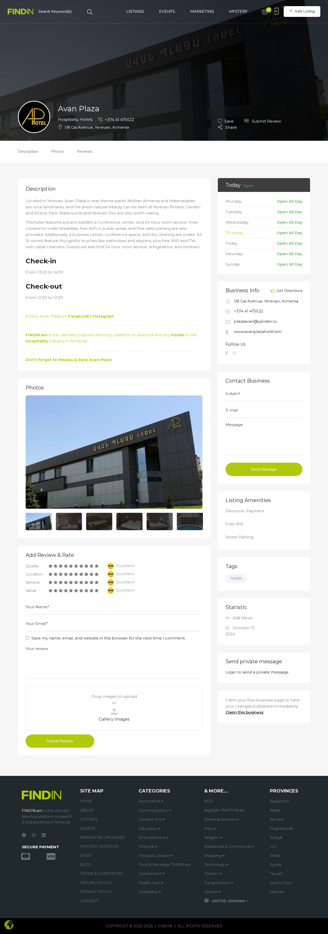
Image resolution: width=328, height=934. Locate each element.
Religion (212, 837)
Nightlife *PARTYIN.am (224, 810)
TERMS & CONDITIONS (101, 873)
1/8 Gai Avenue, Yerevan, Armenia (97, 127)
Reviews (85, 151)
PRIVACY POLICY (96, 891)
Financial (147, 846)
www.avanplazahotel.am (258, 331)
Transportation (217, 883)
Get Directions (288, 291)
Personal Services (220, 819)
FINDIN (165, 926)
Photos (57, 151)
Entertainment (152, 837)
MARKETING (202, 11)
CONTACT (89, 901)
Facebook (78, 316)
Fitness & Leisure (154, 855)
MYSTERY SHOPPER (99, 846)
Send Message (264, 469)
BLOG (85, 864)
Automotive (150, 801)
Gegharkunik (281, 828)
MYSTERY (238, 11)
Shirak (275, 855)
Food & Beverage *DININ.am (165, 864)
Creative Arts (151, 819)
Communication (154, 810)
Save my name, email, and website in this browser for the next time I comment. (109, 638)
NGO (208, 801)
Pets (209, 828)
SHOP (85, 855)
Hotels (86, 119)
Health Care (150, 883)
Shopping (213, 855)
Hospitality (68, 119)
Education (148, 828)
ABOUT (87, 810)
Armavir (277, 819)
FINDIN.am (37, 334)
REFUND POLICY (96, 883)
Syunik (276, 864)
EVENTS (167, 11)
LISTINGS (135, 11)
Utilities (211, 891)
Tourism (211, 873)
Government (151, 873)
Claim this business (244, 712)
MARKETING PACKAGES (102, 837)
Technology (215, 864)
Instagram (103, 316)
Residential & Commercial (227, 846)
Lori (273, 846)
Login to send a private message (257, 672)
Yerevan (277, 891)
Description (28, 151)
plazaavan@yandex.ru (255, 321)
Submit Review (266, 121)
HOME (86, 801)
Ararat (275, 810)
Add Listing (304, 11)
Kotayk (276, 837)
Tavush (276, 873)
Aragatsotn (280, 801)
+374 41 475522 (119, 119)
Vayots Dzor (281, 883)
